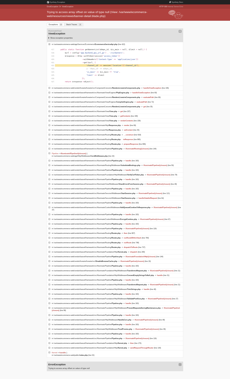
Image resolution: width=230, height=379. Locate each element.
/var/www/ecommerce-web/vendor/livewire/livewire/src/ (85, 261)
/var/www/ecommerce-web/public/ (71, 355)
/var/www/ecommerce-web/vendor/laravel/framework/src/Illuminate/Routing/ (87, 135)
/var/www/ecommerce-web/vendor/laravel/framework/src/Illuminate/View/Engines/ (91, 93)
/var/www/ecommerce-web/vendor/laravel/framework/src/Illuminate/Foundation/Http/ (90, 252)
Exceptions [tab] (55, 24)
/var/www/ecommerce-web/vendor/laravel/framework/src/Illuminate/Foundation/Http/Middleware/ (99, 175)
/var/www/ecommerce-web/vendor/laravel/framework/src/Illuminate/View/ (85, 111)
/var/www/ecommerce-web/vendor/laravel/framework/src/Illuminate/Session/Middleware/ (94, 193)
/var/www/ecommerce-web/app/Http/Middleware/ (81, 156)
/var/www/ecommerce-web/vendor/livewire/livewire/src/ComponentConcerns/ (97, 88)
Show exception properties (61, 38)
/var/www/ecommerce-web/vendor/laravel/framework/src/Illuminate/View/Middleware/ (98, 184)
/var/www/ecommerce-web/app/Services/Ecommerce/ (85, 44)
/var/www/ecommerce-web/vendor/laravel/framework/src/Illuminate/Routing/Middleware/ (97, 165)
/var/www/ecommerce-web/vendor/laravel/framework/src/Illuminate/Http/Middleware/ (92, 320)
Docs (177, 2)
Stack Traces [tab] (73, 24)
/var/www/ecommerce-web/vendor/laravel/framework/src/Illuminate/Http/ (87, 125)
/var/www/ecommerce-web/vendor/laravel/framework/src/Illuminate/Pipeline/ (88, 149)
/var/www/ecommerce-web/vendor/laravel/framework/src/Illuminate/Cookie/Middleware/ (102, 207)
